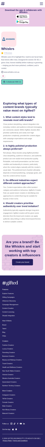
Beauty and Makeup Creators (12, 360)
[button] (41, 3)
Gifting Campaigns (8, 297)
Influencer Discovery (9, 301)
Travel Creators (7, 363)
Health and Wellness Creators (12, 367)
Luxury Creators (7, 349)
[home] (3, 4)
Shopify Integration (8, 315)
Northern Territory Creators (11, 385)
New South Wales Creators (11, 371)
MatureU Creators (8, 413)
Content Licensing (8, 312)
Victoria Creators (7, 374)
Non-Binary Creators (9, 409)
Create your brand (22, 262)
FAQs (4, 336)
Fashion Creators (8, 345)
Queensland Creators (9, 382)
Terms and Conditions (20, 440)
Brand (4, 325)
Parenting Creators (8, 352)
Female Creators (8, 402)
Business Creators (8, 356)
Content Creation (8, 308)
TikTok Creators (7, 398)
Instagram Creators (8, 395)
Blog (3, 332)
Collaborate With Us (13, 82)
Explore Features (8, 293)
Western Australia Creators (11, 378)
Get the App (6, 429)
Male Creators (7, 406)
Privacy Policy (7, 440)
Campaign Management (10, 304)
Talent (4, 328)
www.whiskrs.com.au (11, 72)
